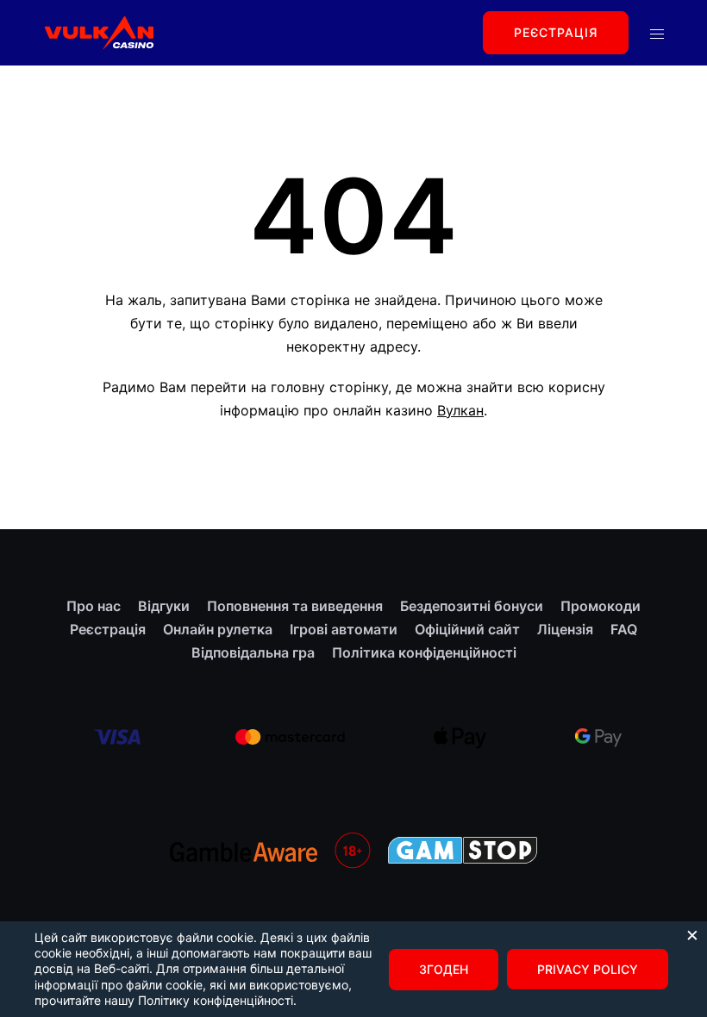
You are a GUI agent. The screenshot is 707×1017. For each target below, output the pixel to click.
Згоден (443, 969)
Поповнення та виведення (295, 606)
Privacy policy (587, 969)
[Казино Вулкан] (98, 31)
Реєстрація (556, 32)
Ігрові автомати (343, 629)
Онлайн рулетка (217, 629)
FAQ (623, 629)
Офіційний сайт (467, 629)
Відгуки (164, 606)
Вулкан (460, 410)
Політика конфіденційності (424, 652)
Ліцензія (565, 629)
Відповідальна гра (253, 652)
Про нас (93, 606)
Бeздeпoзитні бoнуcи (471, 606)
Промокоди (600, 606)
